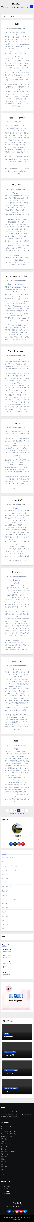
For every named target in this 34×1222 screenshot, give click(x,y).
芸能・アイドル (6, 924)
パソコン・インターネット (9, 866)
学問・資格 (5, 878)
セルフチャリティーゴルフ (17, 276)
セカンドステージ (17, 118)
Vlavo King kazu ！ (17, 351)
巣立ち (4, 972)
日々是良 (16, 4)
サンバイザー (17, 185)
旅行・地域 (5, 895)
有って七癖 (17, 661)
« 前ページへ (12, 813)
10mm (17, 423)
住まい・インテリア (8, 874)
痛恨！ (17, 741)
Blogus (26, 1217)
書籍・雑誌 (5, 907)
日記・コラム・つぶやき (9, 899)
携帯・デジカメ (6, 887)
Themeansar (16, 1219)
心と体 (4, 882)
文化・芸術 (5, 891)
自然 (3, 920)
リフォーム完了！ (8, 955)
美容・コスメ (6, 916)
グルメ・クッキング (8, 857)
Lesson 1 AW (17, 500)
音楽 (3, 928)
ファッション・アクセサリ (9, 870)
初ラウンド (17, 572)
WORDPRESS (7, 949)
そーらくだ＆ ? (7, 961)
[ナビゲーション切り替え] (2, 6)
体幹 (17, 24)
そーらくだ (6, 967)
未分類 (4, 912)
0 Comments (22, 28)
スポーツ (4, 862)
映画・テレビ (6, 903)
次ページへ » (21, 813)
